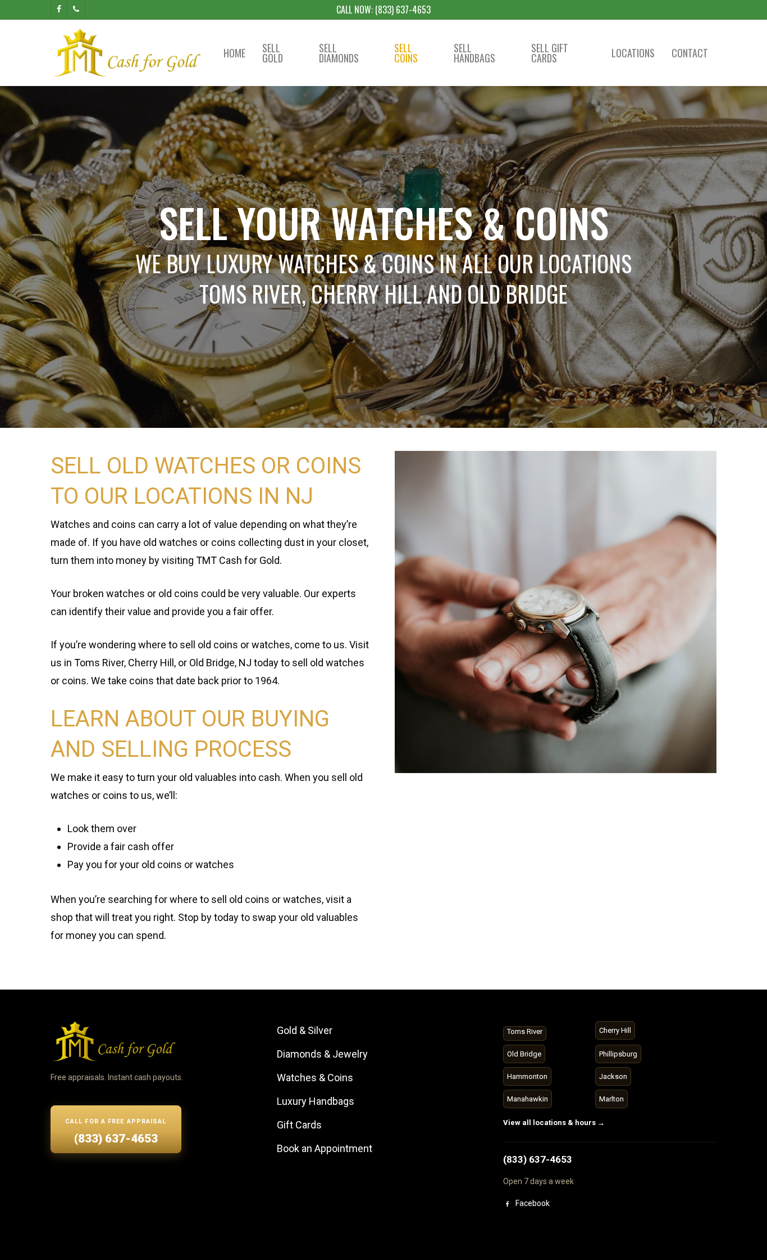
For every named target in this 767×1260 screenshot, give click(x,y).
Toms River (524, 1031)
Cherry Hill (615, 1030)
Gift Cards (299, 1125)
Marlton (611, 1099)
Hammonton (527, 1076)
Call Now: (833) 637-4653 (383, 9)
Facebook (532, 1203)
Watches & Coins (315, 1077)
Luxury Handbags (315, 1101)
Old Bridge (524, 1054)
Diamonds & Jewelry (322, 1054)
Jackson (613, 1076)
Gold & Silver (304, 1030)
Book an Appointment (324, 1148)
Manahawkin (527, 1099)
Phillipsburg (618, 1054)
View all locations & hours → (554, 1122)
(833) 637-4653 (537, 1159)
